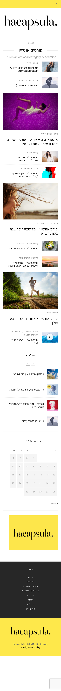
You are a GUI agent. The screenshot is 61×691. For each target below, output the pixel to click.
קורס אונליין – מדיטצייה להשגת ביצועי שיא (34, 231)
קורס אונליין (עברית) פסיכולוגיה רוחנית (27, 159)
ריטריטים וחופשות (31, 334)
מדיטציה (54, 223)
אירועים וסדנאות (31, 331)
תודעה (30, 581)
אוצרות (35, 80)
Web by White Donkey (30, 647)
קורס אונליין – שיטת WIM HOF (24, 341)
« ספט (54, 503)
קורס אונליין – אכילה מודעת (23, 248)
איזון (56, 133)
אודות (31, 599)
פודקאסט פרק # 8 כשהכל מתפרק (26, 389)
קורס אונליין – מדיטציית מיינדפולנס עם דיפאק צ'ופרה (23, 264)
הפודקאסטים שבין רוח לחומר (29, 374)
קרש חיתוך (20, 243)
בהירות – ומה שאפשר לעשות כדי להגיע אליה (26, 405)
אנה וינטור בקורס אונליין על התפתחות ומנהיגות (23, 69)
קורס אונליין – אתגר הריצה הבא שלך (34, 321)
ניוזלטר (30, 604)
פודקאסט (30, 608)
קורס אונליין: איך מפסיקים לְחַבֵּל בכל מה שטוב (24, 175)
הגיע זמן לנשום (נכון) (27, 85)
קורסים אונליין (32, 63)
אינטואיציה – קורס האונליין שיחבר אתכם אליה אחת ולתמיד (32, 141)
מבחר (36, 168)
